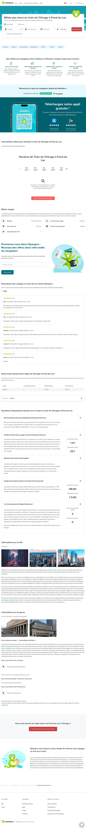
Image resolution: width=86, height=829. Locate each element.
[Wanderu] (7, 3)
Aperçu (14, 47)
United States (14, 785)
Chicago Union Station (15, 644)
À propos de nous (27, 803)
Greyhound (76, 646)
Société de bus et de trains (31, 3)
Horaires (5, 47)
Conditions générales (54, 810)
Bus (16, 3)
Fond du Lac (31, 785)
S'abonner (7, 272)
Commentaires (23, 47)
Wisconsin (23, 785)
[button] (65, 3)
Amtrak (28, 301)
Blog (41, 3)
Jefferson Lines (10, 648)
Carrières (25, 813)
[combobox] (11, 29)
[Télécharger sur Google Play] (71, 121)
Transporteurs (34, 47)
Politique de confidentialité (56, 813)
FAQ (43, 47)
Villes (51, 47)
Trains (20, 3)
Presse (24, 810)
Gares (60, 47)
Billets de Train (5, 785)
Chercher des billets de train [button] (43, 729)
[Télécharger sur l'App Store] (54, 121)
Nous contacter (52, 803)
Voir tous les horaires (43, 198)
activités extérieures (58, 586)
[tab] (10, 25)
